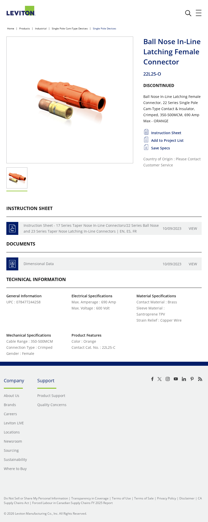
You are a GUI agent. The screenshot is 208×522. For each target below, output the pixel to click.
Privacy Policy (166, 498)
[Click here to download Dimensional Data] (12, 263)
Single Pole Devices (104, 28)
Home (10, 28)
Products (24, 28)
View (193, 228)
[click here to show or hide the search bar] (188, 13)
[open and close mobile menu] (199, 13)
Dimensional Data (39, 263)
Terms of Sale (144, 498)
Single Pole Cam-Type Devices (70, 28)
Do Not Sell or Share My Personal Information (36, 498)
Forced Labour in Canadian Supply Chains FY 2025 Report (72, 503)
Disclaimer (187, 498)
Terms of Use (121, 498)
